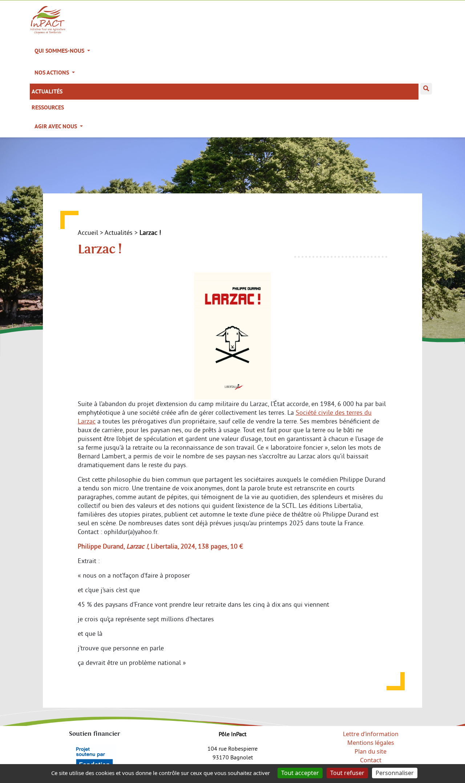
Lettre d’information (371, 734)
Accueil (88, 232)
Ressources (48, 107)
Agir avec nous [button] (56, 126)
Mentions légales (370, 743)
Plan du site (371, 751)
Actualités (47, 91)
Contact (370, 760)
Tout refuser (347, 773)
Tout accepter (300, 773)
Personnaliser (395, 773)
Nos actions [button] (52, 72)
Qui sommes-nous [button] (60, 51)
